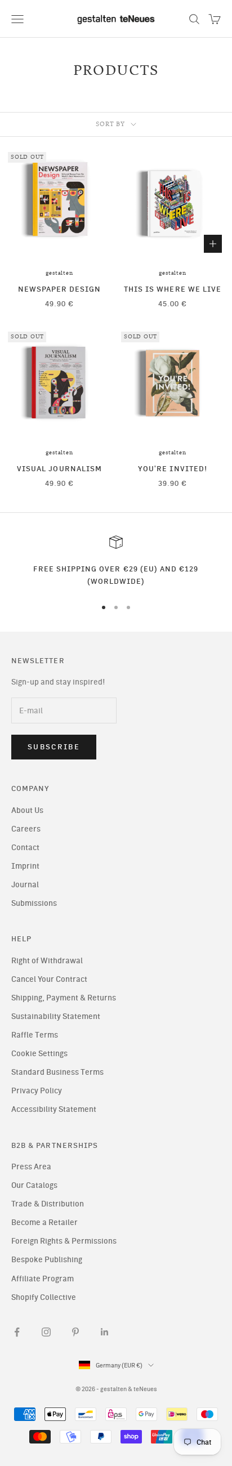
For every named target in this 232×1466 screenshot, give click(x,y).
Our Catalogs (34, 1185)
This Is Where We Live (172, 288)
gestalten (59, 273)
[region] (116, 561)
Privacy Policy (36, 1091)
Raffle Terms (34, 1035)
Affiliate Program (42, 1279)
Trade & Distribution (47, 1204)
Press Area (31, 1167)
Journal (25, 885)
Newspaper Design (59, 288)
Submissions (34, 903)
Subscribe (54, 747)
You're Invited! (172, 468)
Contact (25, 847)
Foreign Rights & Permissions (64, 1241)
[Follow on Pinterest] (75, 1332)
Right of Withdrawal (47, 961)
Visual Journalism (59, 468)
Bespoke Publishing (46, 1259)
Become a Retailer (44, 1222)
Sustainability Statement (55, 1016)
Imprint (25, 866)
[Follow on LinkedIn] (104, 1332)
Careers (26, 829)
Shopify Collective (43, 1297)
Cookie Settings (39, 1053)
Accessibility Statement (53, 1109)
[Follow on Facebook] (17, 1332)
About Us (27, 810)
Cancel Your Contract (49, 979)
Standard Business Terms (57, 1072)
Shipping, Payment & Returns (63, 998)
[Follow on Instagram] (46, 1332)
